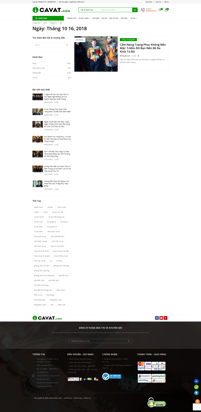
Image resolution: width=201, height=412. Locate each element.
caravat (50, 207)
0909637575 (151, 11)
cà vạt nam (38, 227)
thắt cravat (61, 290)
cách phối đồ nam (57, 236)
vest (52, 305)
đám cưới (61, 305)
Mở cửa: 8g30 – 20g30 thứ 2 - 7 (48, 369)
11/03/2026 (48, 130)
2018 (45, 23)
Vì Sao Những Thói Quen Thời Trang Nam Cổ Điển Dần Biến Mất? (57, 110)
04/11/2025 (48, 189)
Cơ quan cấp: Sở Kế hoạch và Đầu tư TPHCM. (117, 366)
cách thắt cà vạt (58, 241)
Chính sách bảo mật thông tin (80, 362)
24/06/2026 (48, 102)
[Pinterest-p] (165, 318)
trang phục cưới (56, 300)
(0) (135, 56)
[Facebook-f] (157, 318)
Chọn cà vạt (61, 207)
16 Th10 (79, 40)
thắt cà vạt (38, 295)
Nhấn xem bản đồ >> (44, 365)
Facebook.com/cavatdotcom (47, 383)
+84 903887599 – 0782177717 (48, 376)
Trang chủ (36, 23)
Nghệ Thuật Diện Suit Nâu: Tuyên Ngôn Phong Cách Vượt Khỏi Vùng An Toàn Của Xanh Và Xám (57, 124)
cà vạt (45, 212)
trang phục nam (40, 305)
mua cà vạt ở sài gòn (42, 256)
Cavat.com (126, 56)
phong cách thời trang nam (44, 275)
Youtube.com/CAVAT (44, 386)
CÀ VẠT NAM (83, 18)
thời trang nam (39, 300)
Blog (124, 39)
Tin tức (35, 77)
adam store (38, 207)
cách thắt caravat (40, 241)
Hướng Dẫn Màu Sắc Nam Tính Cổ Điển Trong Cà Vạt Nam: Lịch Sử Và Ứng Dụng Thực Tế (57, 168)
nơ (51, 261)
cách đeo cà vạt (40, 246)
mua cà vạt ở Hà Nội (61, 251)
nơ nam (59, 261)
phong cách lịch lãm (41, 266)
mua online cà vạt (61, 256)
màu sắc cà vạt (39, 261)
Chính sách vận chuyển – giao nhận (82, 366)
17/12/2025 (48, 159)
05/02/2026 (48, 144)
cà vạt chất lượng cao (56, 217)
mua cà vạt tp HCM (41, 251)
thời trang (50, 295)
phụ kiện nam (54, 280)
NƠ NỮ (104, 18)
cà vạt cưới (38, 222)
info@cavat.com (43, 379)
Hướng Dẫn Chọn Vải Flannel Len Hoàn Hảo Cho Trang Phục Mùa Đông (56, 183)
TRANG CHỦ (71, 18)
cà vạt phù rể (52, 227)
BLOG (133, 18)
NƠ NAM (95, 18)
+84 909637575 (42, 372)
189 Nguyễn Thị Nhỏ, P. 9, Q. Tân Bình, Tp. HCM (48, 360)
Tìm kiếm (135, 10)
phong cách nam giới (61, 266)
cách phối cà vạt (40, 236)
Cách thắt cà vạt (38, 68)
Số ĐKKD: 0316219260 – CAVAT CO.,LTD (115, 360)
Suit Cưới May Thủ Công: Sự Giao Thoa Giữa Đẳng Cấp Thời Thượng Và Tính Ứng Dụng (57, 153)
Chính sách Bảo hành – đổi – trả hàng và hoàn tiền (82, 370)
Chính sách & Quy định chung (80, 359)
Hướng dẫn (130, 39)
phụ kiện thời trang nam (43, 290)
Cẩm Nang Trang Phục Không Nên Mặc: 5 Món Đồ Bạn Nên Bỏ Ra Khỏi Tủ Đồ (143, 48)
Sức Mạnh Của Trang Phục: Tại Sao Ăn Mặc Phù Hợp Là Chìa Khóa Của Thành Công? (57, 139)
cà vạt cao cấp (57, 212)
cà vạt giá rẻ (51, 222)
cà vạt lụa (64, 222)
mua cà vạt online (57, 246)
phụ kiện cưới (39, 280)
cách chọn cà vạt (53, 231)
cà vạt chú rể (39, 217)
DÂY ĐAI (124, 18)
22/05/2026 (48, 115)
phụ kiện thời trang (41, 285)
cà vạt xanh (38, 231)
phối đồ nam (63, 275)
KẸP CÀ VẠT (114, 18)
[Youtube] (161, 318)
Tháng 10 (53, 23)
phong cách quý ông (41, 270)
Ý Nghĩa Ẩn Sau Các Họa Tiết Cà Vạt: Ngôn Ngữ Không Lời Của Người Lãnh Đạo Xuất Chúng (56, 96)
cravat (36, 212)
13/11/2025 (48, 174)
